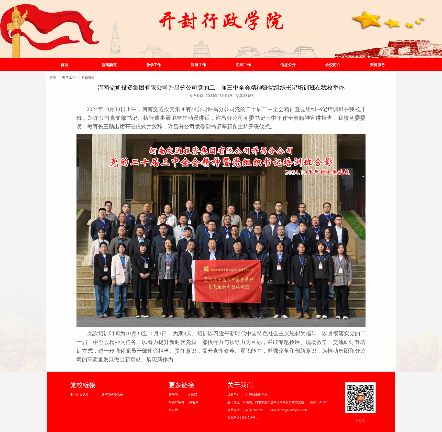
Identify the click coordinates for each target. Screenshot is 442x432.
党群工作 (243, 64)
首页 (64, 64)
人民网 (192, 394)
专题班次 (88, 77)
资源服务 (377, 64)
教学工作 (154, 64)
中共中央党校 (79, 394)
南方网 (173, 410)
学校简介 (332, 64)
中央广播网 (176, 402)
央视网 (193, 402)
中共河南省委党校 (110, 394)
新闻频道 (109, 64)
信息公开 (288, 64)
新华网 (173, 394)
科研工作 (198, 64)
